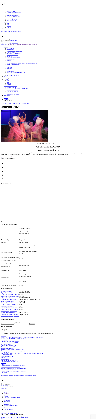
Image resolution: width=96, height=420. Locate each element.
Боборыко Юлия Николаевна (8, 297)
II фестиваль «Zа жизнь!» (13, 92)
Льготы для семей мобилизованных (16, 72)
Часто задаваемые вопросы (13, 16)
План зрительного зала (12, 55)
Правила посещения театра (13, 57)
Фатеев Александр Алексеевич (9, 311)
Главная (6, 98)
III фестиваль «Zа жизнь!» (13, 94)
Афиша (5, 17)
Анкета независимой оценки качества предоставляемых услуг (22, 13)
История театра (10, 48)
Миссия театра (10, 49)
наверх (2, 418)
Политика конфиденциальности (12, 397)
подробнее (10, 156)
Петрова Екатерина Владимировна (10, 316)
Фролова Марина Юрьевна (8, 312)
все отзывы (3, 336)
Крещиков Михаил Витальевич (9, 302)
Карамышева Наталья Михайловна (10, 294)
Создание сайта (10, 417)
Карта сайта (7, 400)
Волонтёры (9, 68)
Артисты (6, 22)
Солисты (9, 26)
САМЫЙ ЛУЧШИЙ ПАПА (23, 103)
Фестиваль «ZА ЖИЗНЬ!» (10, 86)
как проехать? (13, 40)
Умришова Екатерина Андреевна (9, 314)
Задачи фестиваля (11, 87)
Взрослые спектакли (12, 19)
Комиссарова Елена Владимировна (10, 296)
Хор (8, 23)
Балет (8, 24)
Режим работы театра (12, 15)
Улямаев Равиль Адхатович (8, 306)
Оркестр (9, 27)
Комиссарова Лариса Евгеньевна (9, 309)
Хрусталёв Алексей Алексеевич (9, 293)
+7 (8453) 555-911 (14, 43)
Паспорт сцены (10, 59)
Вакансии (9, 61)
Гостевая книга (10, 71)
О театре (6, 9)
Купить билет (4, 44)
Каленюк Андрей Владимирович (9, 304)
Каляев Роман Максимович (8, 301)
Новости (6, 396)
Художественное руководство (14, 51)
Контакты (9, 74)
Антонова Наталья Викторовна (9, 307)
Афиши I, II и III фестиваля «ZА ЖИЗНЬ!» (17, 88)
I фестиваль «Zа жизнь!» (13, 91)
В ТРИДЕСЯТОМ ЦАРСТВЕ (8, 103)
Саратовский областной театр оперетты (11, 31)
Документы (10, 56)
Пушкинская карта (11, 69)
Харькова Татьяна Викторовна (8, 299)
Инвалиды (9, 67)
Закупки (9, 60)
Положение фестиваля (12, 90)
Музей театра (7, 95)
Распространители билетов (13, 64)
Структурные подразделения (14, 12)
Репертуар (10, 17)
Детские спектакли (11, 20)
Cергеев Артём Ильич (6, 291)
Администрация (11, 11)
